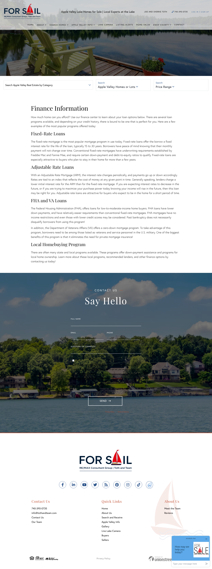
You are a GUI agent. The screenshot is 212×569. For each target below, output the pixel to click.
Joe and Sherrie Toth (155, 12)
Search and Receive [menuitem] (112, 517)
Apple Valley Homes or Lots (116, 87)
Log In (195, 12)
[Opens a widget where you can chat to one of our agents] (191, 551)
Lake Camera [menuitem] (105, 25)
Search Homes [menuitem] (58, 25)
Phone (110, 333)
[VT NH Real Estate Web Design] (165, 558)
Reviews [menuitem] (168, 513)
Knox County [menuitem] (161, 25)
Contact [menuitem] (179, 25)
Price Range (164, 87)
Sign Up (205, 12)
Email (73, 333)
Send (103, 401)
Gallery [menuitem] (105, 526)
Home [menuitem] (30, 25)
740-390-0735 (181, 12)
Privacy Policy (116, 378)
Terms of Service (123, 412)
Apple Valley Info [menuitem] (82, 25)
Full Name (76, 319)
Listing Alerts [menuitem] (124, 25)
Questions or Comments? (83, 347)
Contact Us (38, 517)
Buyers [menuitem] (105, 535)
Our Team (37, 522)
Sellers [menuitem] (105, 540)
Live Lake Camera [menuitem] (111, 531)
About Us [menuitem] (107, 513)
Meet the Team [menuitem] (172, 508)
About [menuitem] (40, 25)
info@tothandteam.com (44, 513)
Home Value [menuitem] (143, 25)
